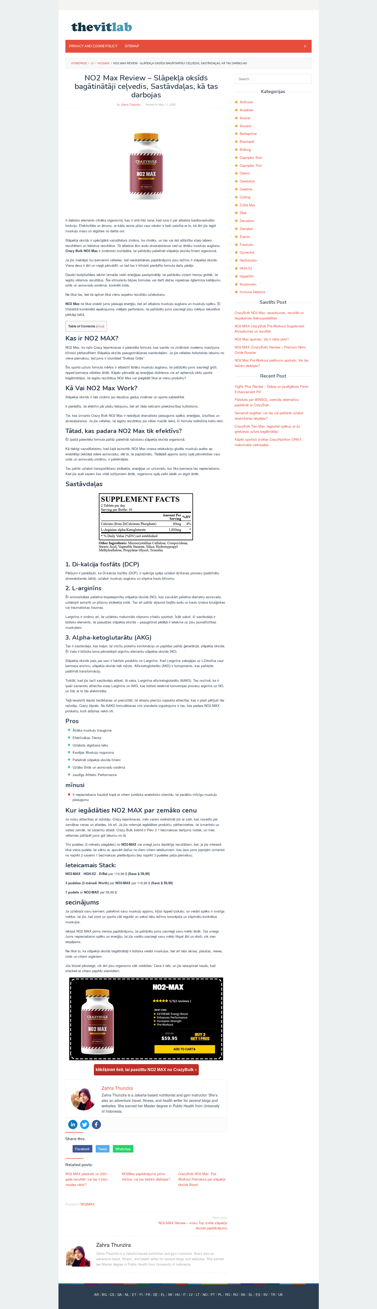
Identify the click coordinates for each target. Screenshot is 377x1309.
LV (191, 1294)
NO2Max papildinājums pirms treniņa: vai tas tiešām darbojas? (146, 1176)
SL (251, 1294)
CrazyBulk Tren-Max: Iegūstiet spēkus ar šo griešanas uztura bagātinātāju (267, 429)
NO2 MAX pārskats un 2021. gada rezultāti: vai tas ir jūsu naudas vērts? (86, 1179)
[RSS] (308, 5)
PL (220, 1294)
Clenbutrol (247, 181)
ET (134, 1294)
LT (198, 1294)
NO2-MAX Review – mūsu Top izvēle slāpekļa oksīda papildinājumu (192, 1223)
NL (127, 1294)
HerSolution (248, 260)
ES (258, 1294)
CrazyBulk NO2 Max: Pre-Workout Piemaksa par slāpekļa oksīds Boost (201, 1179)
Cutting (245, 197)
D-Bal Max (247, 204)
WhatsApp (123, 1148)
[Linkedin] (72, 1124)
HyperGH (246, 276)
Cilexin (245, 173)
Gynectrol (247, 252)
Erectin (245, 236)
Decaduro (247, 220)
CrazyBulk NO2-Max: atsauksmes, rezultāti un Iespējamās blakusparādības (269, 315)
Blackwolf (247, 141)
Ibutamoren (248, 284)
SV (265, 1294)
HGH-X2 (246, 268)
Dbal (243, 212)
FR (148, 1294)
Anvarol (245, 125)
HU (177, 1294)
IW (170, 1294)
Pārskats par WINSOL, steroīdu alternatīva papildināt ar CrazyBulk (267, 402)
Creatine (246, 189)
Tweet (102, 1148)
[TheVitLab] (101, 26)
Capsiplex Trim (251, 165)
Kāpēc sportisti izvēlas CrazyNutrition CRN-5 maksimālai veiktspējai (268, 442)
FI (141, 1294)
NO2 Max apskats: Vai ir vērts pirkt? (262, 339)
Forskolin (246, 244)
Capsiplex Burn (251, 157)
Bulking (245, 149)
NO (205, 1294)
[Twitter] (84, 1124)
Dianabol (246, 228)
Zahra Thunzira (113, 1244)
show (100, 326)
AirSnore (246, 101)
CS (112, 1294)
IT (184, 1294)
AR (96, 1294)
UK (280, 1294)
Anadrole (246, 109)
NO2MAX (88, 1204)
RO (227, 1294)
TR (273, 1294)
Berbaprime (248, 133)
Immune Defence (252, 291)
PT (213, 1294)
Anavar (245, 117)
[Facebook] (96, 1124)
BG (104, 1294)
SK (243, 1294)
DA (119, 1294)
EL (163, 1294)
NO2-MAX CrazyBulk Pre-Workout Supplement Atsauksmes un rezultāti (269, 329)
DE (155, 1294)
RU (235, 1294)
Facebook (82, 1148)
